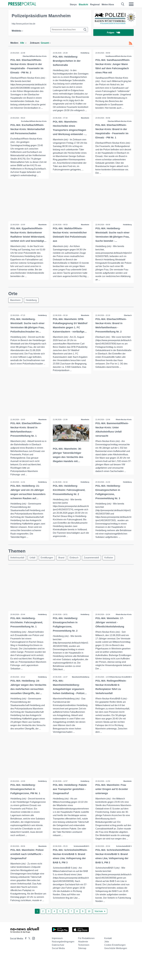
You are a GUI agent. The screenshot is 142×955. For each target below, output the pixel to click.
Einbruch (74, 557)
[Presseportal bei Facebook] (24, 938)
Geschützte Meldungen (115, 948)
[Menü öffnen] (131, 4)
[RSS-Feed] (130, 43)
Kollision (108, 557)
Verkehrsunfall (17, 557)
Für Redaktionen (86, 938)
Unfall (32, 557)
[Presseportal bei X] (28, 938)
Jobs (106, 941)
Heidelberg (85, 53)
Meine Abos (108, 4)
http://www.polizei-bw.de (23, 24)
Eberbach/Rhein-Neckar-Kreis (35, 56)
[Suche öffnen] (123, 4)
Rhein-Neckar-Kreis (124, 420)
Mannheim (85, 118)
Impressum (57, 938)
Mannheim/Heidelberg (80, 677)
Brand (61, 557)
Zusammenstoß (91, 557)
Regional (95, 4)
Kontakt (108, 938)
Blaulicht (83, 4)
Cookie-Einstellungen (115, 945)
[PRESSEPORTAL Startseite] (22, 4)
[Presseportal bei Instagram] (33, 938)
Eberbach (128, 315)
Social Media (58, 948)
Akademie (83, 941)
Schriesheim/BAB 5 (81, 846)
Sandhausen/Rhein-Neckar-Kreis (119, 56)
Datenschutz (58, 945)
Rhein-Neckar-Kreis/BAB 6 (121, 677)
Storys (73, 4)
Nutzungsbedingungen (63, 941)
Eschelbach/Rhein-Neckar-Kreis (34, 121)
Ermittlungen (47, 557)
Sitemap (82, 948)
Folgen (110, 32)
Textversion (83, 945)
